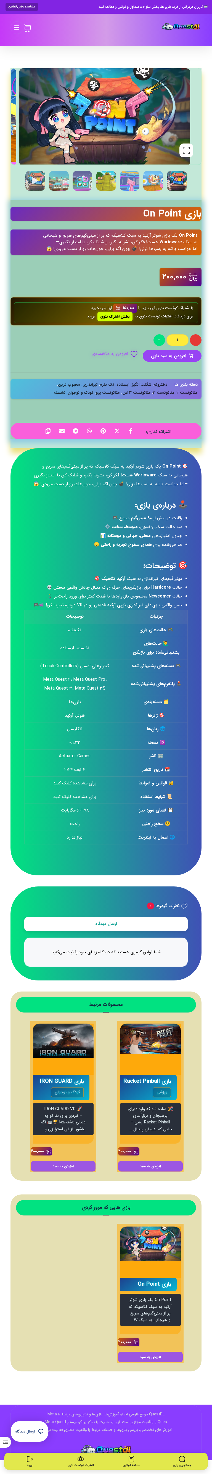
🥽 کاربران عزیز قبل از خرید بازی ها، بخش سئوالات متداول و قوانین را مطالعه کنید (153, 6)
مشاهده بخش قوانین (21, 6)
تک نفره (107, 385)
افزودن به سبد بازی (168, 356)
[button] (16, 27)
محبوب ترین (69, 385)
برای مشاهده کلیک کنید (74, 783)
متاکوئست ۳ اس (136, 393)
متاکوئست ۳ (163, 393)
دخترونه (160, 385)
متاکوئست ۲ (187, 393)
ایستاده (122, 385)
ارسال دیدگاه (106, 923)
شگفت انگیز (142, 385)
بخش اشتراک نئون (115, 316)
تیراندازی (90, 385)
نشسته (59, 393)
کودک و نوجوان (80, 393)
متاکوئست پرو (108, 393)
